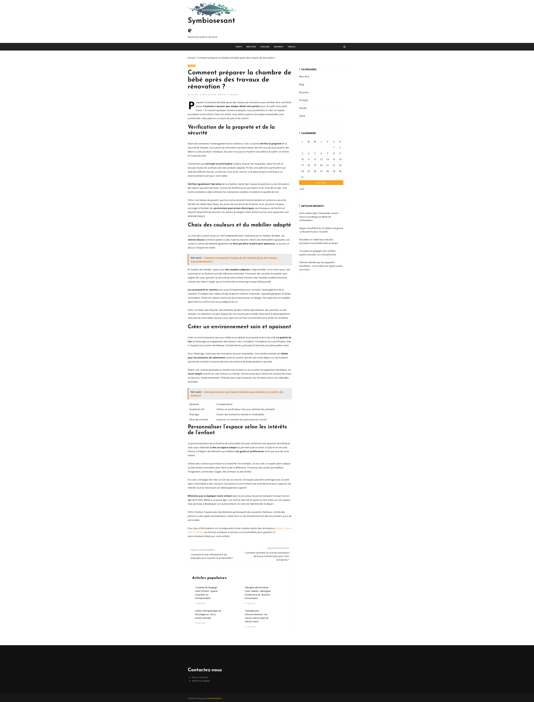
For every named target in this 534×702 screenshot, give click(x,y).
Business (278, 46)
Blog (301, 84)
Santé (239, 46)
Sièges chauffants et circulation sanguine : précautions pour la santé (321, 230)
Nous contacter (200, 677)
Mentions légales (201, 680)
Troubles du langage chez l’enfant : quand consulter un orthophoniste (317, 252)
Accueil (191, 57)
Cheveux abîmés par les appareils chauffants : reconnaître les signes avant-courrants (321, 266)
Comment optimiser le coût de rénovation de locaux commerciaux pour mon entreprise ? (267, 556)
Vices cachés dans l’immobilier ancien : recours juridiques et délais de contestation (319, 217)
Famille (291, 46)
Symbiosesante (211, 25)
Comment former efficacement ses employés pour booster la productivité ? (212, 556)
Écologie (265, 46)
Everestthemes (214, 698)
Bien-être (251, 46)
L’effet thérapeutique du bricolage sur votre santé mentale (208, 614)
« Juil (301, 188)
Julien (235, 94)
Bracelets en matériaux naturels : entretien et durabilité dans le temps (318, 241)
